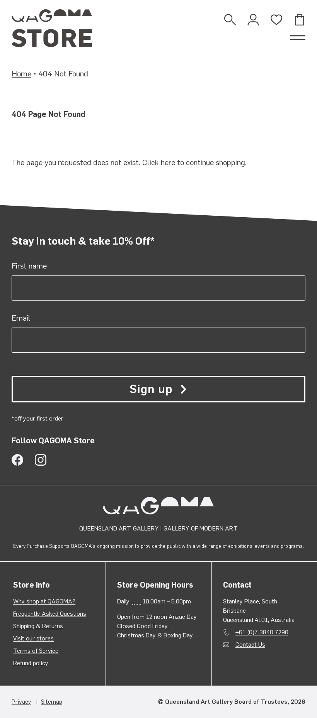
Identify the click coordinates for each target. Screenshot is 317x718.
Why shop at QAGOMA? (44, 601)
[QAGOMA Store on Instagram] (40, 460)
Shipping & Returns (38, 626)
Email (21, 318)
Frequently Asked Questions (49, 613)
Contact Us (250, 644)
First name (29, 265)
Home (21, 73)
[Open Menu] (297, 38)
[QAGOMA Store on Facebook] (17, 460)
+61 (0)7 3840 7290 (261, 632)
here (168, 162)
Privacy (21, 701)
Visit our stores (33, 638)
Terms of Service (35, 650)
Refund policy (30, 663)
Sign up (151, 389)
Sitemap (51, 701)
